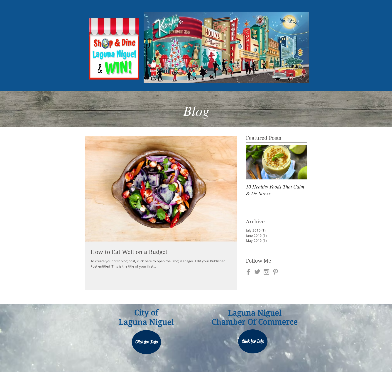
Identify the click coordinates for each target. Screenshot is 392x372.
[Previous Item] (253, 162)
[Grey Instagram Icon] (266, 272)
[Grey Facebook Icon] (248, 272)
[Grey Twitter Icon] (257, 272)
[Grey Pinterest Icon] (275, 272)
